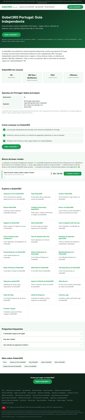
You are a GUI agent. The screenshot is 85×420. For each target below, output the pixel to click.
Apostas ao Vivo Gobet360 (26, 7)
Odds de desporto (42, 400)
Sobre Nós (70, 400)
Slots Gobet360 (31, 393)
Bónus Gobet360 (60, 362)
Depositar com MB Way (44, 393)
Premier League (61, 400)
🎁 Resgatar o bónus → (72, 173)
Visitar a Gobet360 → (75, 7)
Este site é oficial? (9, 339)
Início (4, 362)
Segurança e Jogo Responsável (58, 397)
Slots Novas (23, 400)
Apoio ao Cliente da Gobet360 (10, 400)
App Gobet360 (39, 7)
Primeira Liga (51, 400)
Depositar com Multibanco (59, 393)
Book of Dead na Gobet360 (9, 397)
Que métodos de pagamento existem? (15, 345)
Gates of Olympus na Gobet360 (41, 395)
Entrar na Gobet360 (30, 366)
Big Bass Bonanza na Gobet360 (59, 395)
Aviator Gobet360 (49, 7)
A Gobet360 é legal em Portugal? (14, 333)
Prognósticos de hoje (7, 402)
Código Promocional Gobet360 (12, 366)
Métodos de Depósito (7, 395)
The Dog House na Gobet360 (41, 397)
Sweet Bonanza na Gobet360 (23, 395)
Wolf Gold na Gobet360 (24, 397)
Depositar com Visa (73, 393)
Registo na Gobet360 (20, 393)
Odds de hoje (31, 400)
